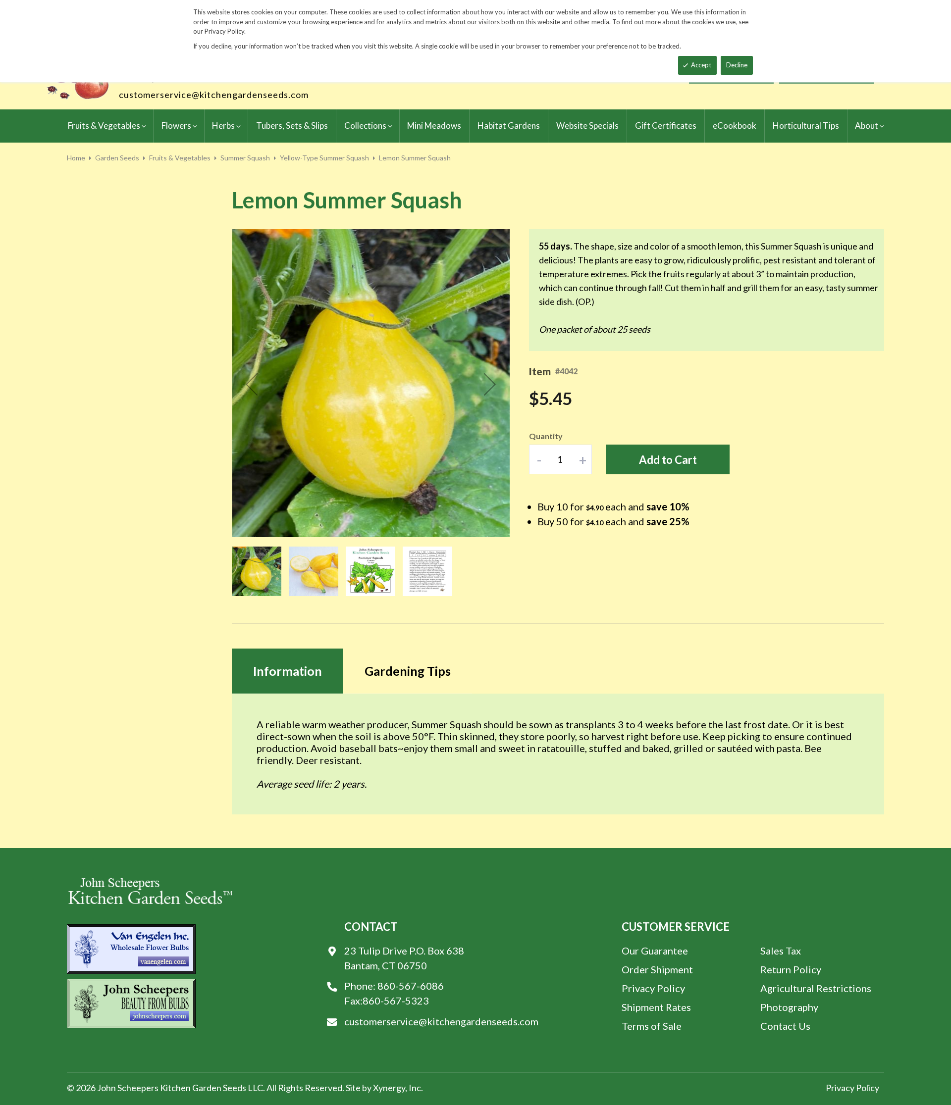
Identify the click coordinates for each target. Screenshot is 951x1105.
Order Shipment (657, 969)
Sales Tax (780, 950)
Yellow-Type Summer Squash (324, 157)
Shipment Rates (656, 1007)
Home (76, 157)
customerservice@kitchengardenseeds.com (214, 94)
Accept (701, 65)
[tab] (287, 671)
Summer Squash (245, 157)
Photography (789, 1007)
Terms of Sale (652, 1026)
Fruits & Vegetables (180, 157)
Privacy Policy (653, 988)
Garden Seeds (117, 157)
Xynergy (389, 1087)
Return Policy (790, 969)
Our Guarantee (655, 950)
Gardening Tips (408, 670)
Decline (736, 65)
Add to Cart (668, 459)
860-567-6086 (410, 986)
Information (287, 670)
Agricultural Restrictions (815, 988)
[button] (251, 384)
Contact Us (785, 1026)
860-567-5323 (396, 1000)
